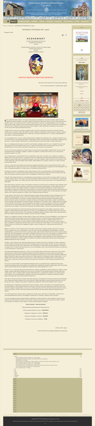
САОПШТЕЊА (58, 21)
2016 (15, 398)
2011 (15, 409)
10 (79, 105)
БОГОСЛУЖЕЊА (68, 21)
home (8, 22)
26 (84, 110)
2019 (15, 392)
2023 (15, 383)
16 (77, 107)
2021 (15, 387)
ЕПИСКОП (13, 21)
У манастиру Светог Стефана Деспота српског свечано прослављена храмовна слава (36, 365)
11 (81, 105)
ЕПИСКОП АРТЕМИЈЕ (23, 21)
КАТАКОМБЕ (49, 21)
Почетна (5, 25)
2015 (15, 400)
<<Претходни (77, 100)
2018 (15, 394)
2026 (15, 354)
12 (84, 105)
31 (84, 112)
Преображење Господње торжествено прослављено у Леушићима (32, 358)
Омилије (82, 91)
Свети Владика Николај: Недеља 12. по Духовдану (28, 357)
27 (86, 110)
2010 (15, 411)
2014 (15, 402)
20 (86, 107)
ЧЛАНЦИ (41, 21)
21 (89, 107)
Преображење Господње (22, 360)
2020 (15, 389)
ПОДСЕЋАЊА (85, 21)
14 (89, 105)
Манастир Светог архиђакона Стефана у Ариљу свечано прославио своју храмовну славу (37, 361)
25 (81, 110)
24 (79, 110)
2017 (15, 396)
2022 (15, 385)
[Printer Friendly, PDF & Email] (64, 35)
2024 (15, 381)
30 (81, 112)
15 (74, 107)
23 (77, 110)
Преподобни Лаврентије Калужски (81, 87)
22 (74, 110)
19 (84, 107)
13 (86, 105)
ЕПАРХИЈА (34, 21)
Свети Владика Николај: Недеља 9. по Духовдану (28, 366)
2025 (15, 379)
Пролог (81, 93)
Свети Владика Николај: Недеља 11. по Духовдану (28, 362)
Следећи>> (87, 100)
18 (81, 107)
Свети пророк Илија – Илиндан (23, 367)
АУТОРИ (77, 21)
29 (79, 112)
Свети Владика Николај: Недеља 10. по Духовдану (28, 363)
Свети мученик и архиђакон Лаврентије (82, 83)
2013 (15, 405)
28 (89, 110)
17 (79, 107)
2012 (15, 407)
